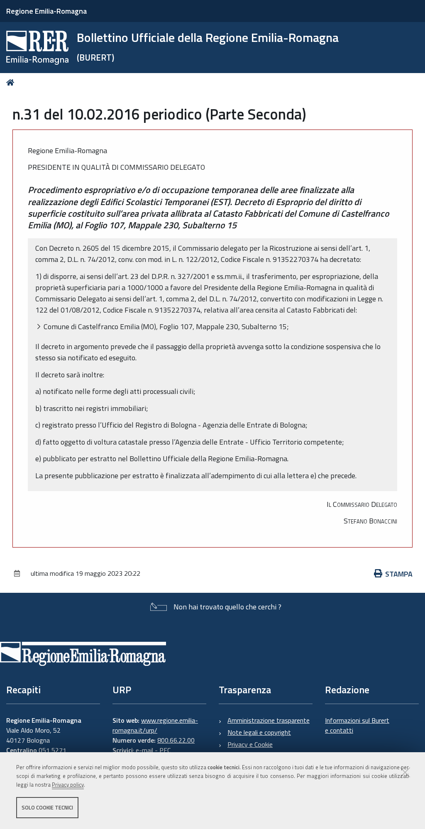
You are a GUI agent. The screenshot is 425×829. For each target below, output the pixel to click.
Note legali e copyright (259, 732)
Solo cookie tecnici (47, 807)
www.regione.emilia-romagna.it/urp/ (155, 725)
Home (11, 82)
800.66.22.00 (176, 740)
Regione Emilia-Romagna (46, 11)
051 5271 (52, 750)
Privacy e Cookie (250, 744)
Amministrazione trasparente (268, 720)
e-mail (144, 750)
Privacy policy (68, 784)
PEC (165, 750)
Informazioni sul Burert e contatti (357, 725)
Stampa (399, 574)
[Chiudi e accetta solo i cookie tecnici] (405, 772)
